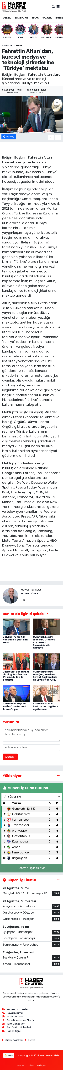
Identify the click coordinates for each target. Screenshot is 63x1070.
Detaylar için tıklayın (31, 868)
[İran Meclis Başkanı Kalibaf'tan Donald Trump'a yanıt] (16, 693)
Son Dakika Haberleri (19, 1027)
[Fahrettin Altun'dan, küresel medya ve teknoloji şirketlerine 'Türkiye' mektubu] (31, 114)
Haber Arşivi (14, 1031)
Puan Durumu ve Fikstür (20, 1020)
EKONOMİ (21, 17)
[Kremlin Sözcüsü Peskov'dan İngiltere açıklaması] (46, 693)
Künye (31, 1040)
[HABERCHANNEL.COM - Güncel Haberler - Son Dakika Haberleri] (14, 7)
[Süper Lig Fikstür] (58, 880)
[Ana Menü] (58, 7)
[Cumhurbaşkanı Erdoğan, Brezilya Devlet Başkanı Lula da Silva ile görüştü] (46, 661)
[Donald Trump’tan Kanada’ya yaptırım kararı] (16, 627)
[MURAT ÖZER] (10, 596)
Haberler (7, 45)
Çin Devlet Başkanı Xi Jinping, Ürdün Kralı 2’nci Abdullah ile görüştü (16, 675)
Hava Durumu (15, 1013)
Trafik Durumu (15, 1016)
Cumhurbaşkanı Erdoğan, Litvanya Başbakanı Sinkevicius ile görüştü (44, 642)
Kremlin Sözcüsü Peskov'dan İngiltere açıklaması (45, 706)
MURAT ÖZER (29, 593)
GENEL (6, 17)
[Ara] (53, 7)
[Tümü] (58, 776)
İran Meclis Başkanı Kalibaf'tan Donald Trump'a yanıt (14, 706)
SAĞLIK (47, 17)
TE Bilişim (40, 1065)
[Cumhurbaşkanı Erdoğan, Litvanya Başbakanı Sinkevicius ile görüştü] (46, 627)
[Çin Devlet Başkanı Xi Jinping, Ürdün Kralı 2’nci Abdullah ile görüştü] (16, 661)
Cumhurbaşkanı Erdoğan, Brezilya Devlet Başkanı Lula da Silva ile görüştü (45, 675)
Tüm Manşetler (16, 1023)
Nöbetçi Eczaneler (17, 1009)
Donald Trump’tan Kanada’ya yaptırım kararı (15, 639)
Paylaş (10, 136)
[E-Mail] (23, 600)
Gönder (10, 757)
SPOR (35, 17)
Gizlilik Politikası (14, 1040)
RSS (10, 1055)
